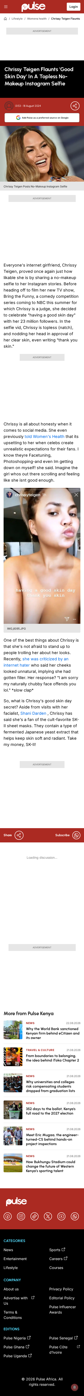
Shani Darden (33, 713)
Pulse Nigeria (15, 1338)
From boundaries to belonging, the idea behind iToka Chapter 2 (52, 1058)
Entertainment (15, 1258)
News (30, 1023)
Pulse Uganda (15, 1356)
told (29, 436)
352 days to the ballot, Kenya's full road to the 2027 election (50, 1111)
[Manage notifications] (74, 1387)
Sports (54, 1250)
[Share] (75, 105)
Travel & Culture (40, 1050)
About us (11, 1289)
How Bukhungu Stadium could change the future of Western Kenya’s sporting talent (50, 1166)
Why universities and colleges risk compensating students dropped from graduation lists (50, 1086)
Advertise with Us (16, 1301)
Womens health (37, 18)
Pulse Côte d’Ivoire (58, 1350)
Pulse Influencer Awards (62, 1309)
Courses (56, 1267)
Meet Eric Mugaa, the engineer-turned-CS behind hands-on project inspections (52, 1139)
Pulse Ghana (14, 1347)
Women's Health (49, 436)
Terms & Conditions (13, 1315)
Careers (55, 1258)
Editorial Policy (62, 1298)
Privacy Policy (61, 1289)
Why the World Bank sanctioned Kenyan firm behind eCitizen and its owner (53, 1033)
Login (73, 6)
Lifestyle (17, 18)
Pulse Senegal (61, 1338)
